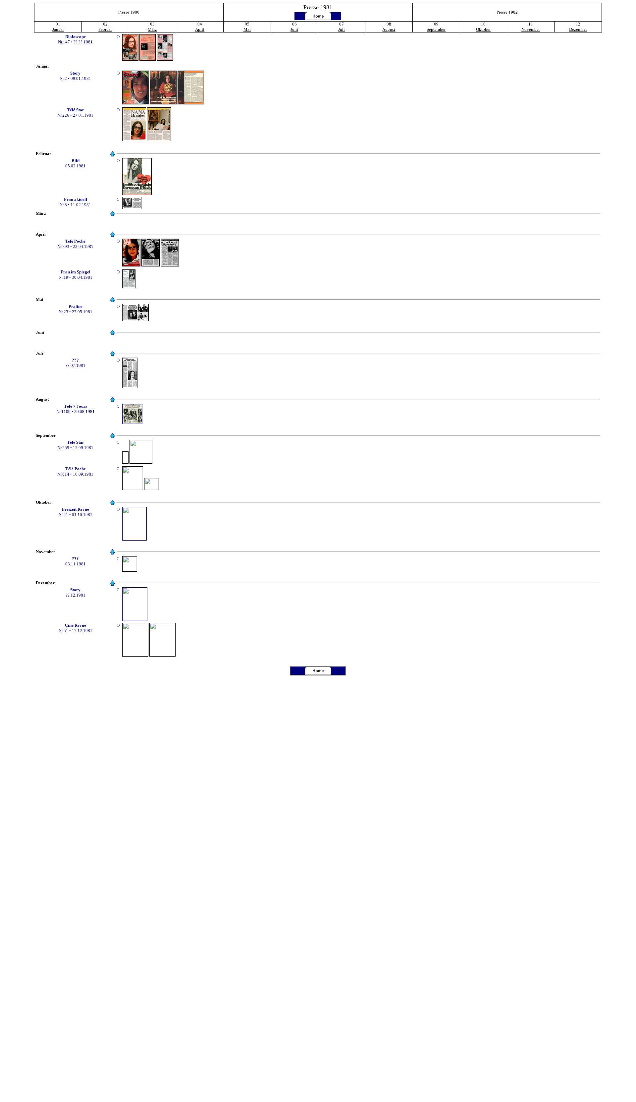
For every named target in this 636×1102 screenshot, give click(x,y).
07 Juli (341, 27)
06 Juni (294, 27)
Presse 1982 (507, 12)
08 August (388, 27)
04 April (199, 27)
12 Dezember (578, 27)
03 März (152, 27)
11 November (530, 27)
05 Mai (247, 27)
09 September (436, 27)
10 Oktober (483, 27)
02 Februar (105, 27)
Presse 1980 (128, 12)
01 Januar (58, 27)
